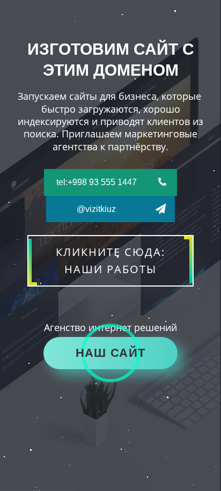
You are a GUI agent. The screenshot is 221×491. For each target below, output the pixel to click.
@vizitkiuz (96, 209)
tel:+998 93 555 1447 (96, 182)
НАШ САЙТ (110, 353)
